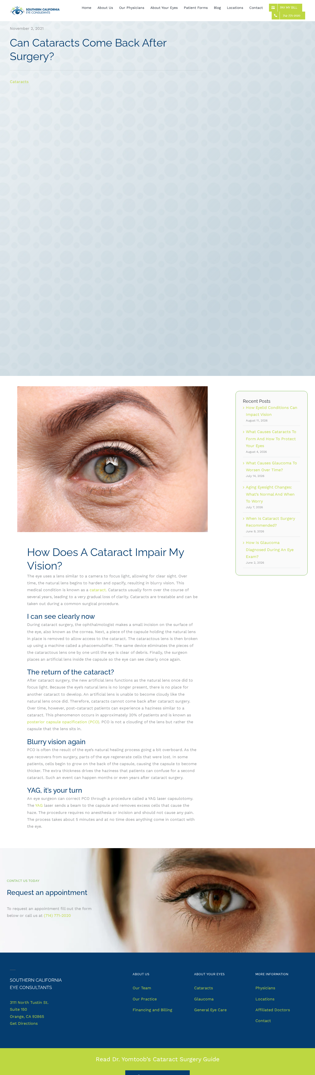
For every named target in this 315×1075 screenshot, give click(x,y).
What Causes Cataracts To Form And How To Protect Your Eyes (271, 438)
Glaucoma (204, 999)
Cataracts (19, 81)
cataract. (98, 590)
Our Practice (145, 999)
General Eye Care (210, 1010)
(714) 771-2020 (57, 915)
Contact (263, 1020)
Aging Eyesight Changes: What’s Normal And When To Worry (270, 494)
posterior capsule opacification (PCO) (63, 722)
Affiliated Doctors (272, 1010)
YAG (39, 805)
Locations (264, 999)
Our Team (142, 988)
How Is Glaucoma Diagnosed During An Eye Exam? (270, 549)
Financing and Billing (152, 1010)
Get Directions (24, 1023)
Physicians (265, 988)
